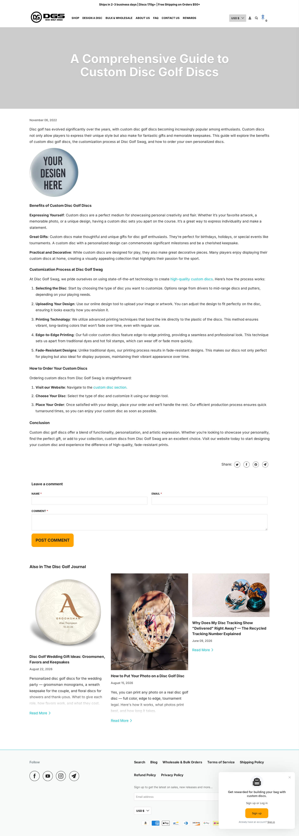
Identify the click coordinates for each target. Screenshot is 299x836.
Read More (38, 713)
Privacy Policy (172, 775)
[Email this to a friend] (264, 464)
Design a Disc (92, 18)
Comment (40, 511)
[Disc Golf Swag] (47, 18)
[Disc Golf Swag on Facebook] (35, 776)
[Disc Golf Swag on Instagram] (62, 776)
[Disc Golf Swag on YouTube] (49, 776)
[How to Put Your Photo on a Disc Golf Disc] (149, 621)
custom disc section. (110, 387)
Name (37, 493)
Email (157, 493)
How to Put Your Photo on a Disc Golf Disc (147, 676)
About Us (143, 18)
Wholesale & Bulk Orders (182, 762)
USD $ (235, 18)
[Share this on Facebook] (246, 464)
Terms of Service (221, 762)
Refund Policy (145, 775)
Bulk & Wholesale (119, 18)
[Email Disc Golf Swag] (75, 776)
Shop (75, 18)
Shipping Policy (252, 762)
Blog (153, 762)
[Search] (256, 18)
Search (139, 762)
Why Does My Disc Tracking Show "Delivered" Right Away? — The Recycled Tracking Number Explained (229, 628)
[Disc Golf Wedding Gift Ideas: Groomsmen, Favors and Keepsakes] (68, 612)
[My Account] (250, 18)
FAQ (155, 18)
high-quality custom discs (191, 279)
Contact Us (171, 18)
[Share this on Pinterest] (255, 464)
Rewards (189, 18)
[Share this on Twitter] (236, 464)
